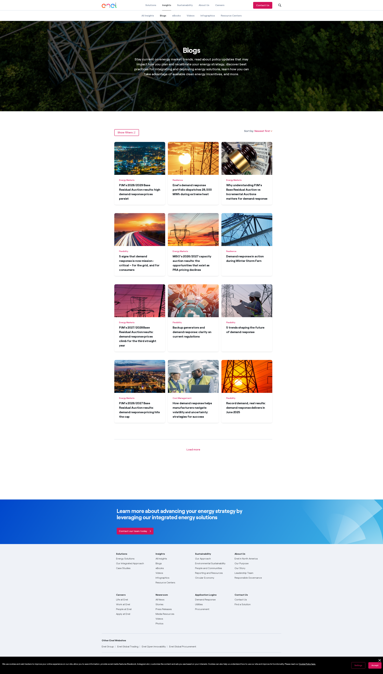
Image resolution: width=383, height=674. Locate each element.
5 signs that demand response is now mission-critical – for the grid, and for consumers (139, 263)
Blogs (163, 17)
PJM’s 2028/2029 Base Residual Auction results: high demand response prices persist (139, 191)
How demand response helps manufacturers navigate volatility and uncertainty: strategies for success (192, 409)
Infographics (207, 15)
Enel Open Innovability (154, 646)
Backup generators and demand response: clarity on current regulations (192, 332)
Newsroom (162, 594)
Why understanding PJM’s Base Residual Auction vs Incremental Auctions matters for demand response (246, 191)
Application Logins (205, 594)
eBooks (176, 15)
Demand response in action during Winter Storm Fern (245, 259)
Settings (358, 665)
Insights (166, 7)
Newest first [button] (262, 131)
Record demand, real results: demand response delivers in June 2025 (246, 407)
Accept (374, 665)
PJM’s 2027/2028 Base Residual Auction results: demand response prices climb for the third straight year (137, 336)
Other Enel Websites (114, 640)
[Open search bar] (277, 5)
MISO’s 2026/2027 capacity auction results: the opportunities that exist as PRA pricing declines (192, 263)
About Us (204, 5)
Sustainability (185, 5)
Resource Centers (231, 15)
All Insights (148, 15)
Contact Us (262, 5)
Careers (219, 5)
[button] (126, 132)
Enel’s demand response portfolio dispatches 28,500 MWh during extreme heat (192, 189)
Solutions (150, 5)
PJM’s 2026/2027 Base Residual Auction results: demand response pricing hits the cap (139, 409)
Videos (190, 15)
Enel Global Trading (127, 646)
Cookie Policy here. (307, 664)
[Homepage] (109, 5)
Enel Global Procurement (182, 646)
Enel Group (108, 646)
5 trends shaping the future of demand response (245, 330)
